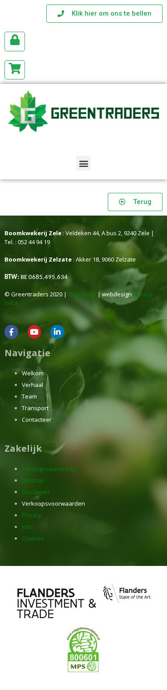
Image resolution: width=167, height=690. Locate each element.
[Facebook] (11, 332)
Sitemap (33, 480)
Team (29, 396)
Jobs (27, 527)
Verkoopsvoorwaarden (53, 503)
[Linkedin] (57, 332)
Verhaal (32, 385)
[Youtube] (34, 332)
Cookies (33, 538)
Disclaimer (82, 294)
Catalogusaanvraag (48, 469)
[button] (83, 163)
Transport (35, 408)
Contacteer (37, 420)
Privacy (31, 515)
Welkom (33, 373)
